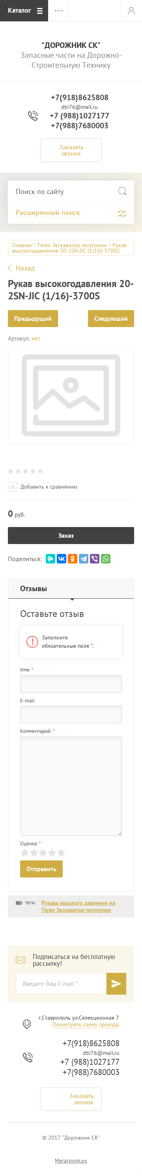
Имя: (27, 669)
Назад (25, 268)
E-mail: (28, 700)
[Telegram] (83, 558)
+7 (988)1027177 (79, 115)
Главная (22, 245)
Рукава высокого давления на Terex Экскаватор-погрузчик (78, 906)
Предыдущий (33, 318)
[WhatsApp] (105, 558)
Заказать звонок (71, 150)
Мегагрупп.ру (71, 1160)
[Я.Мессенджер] (50, 558)
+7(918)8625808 (79, 97)
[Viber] (94, 558)
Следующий (111, 318)
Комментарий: (37, 731)
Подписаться (116, 984)
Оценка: (30, 843)
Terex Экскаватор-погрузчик (72, 245)
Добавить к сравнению (48, 486)
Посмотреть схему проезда (85, 1024)
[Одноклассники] (72, 558)
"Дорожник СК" (71, 45)
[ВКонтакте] (61, 558)
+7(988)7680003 (79, 125)
